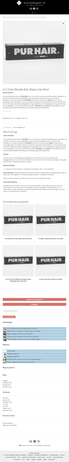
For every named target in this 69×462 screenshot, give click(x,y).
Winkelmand (51, 459)
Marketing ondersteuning (29, 457)
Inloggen (34, 304)
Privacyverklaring (7, 423)
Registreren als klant (34, 299)
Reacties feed (7, 385)
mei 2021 (5, 406)
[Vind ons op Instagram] (37, 8)
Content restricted (11, 457)
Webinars (39, 459)
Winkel (45, 459)
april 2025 (5, 398)
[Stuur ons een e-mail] (31, 8)
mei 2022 (5, 404)
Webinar (33, 459)
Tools (23, 459)
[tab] (7, 127)
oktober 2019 (7, 408)
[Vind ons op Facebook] (34, 8)
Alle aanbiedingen (9, 317)
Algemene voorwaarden (10, 425)
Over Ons (49, 457)
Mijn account (41, 457)
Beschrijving (7, 127)
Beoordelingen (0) (19, 127)
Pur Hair (9, 17)
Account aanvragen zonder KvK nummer (15, 455)
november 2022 (7, 402)
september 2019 (7, 410)
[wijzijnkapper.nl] (34, 3)
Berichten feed (7, 383)
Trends (28, 459)
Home (4, 17)
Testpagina (17, 459)
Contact (62, 455)
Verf (18, 17)
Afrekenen (30, 455)
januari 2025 (6, 400)
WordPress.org (7, 387)
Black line (23, 17)
